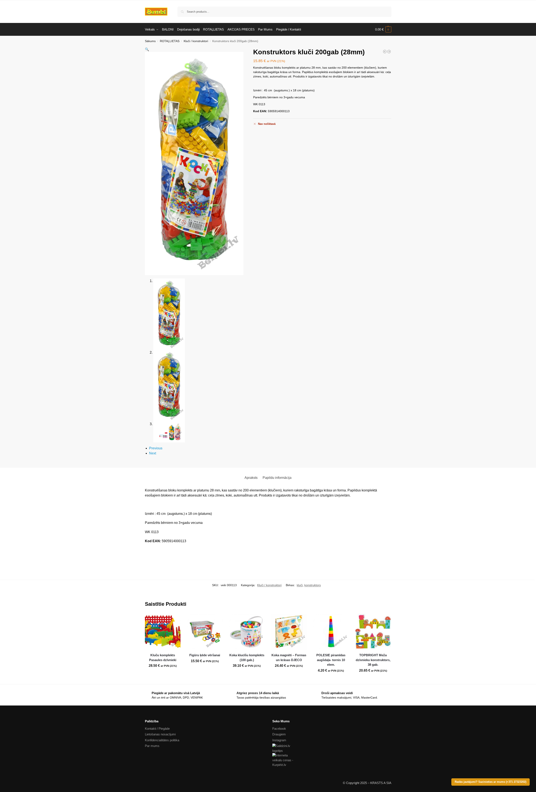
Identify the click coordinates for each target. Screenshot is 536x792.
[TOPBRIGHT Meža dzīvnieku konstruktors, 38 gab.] (373, 632)
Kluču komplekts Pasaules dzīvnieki (162, 657)
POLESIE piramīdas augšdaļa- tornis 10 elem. (330, 659)
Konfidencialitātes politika (162, 740)
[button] (383, 29)
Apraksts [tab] (251, 477)
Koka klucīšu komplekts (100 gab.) (246, 657)
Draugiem (279, 734)
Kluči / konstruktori (196, 41)
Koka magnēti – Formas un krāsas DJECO (288, 657)
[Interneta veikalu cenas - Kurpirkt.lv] (331, 760)
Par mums (152, 746)
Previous (155, 448)
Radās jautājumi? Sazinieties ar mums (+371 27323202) (490, 781)
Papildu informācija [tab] (277, 477)
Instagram (279, 740)
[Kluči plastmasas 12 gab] (389, 51)
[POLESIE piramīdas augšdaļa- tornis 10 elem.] (331, 632)
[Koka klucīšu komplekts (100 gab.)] (247, 632)
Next (152, 453)
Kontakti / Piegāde (157, 728)
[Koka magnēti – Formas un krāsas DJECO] (289, 632)
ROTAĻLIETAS (169, 41)
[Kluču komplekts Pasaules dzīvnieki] (163, 632)
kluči (300, 585)
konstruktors (312, 585)
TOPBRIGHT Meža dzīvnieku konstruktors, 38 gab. (373, 659)
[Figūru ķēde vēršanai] (205, 632)
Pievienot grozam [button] (162, 675)
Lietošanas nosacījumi (160, 734)
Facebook (279, 728)
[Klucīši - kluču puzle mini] (385, 51)
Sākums (150, 41)
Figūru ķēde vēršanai (204, 655)
